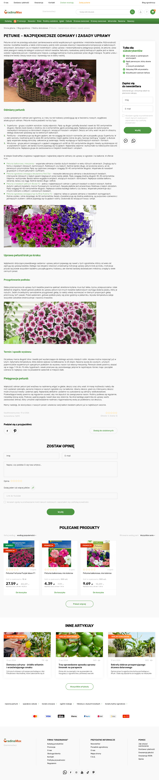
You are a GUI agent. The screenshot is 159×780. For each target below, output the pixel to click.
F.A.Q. (93, 757)
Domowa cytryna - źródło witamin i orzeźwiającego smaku (24, 666)
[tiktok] (87, 772)
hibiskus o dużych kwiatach (88, 704)
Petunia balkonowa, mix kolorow (58, 573)
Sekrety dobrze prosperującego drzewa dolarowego (128, 666)
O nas (6, 3)
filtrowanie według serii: (129, 535)
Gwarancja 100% (145, 756)
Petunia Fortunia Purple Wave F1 (20, 573)
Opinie (141, 759)
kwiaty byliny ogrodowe (115, 704)
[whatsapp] (133, 140)
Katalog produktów (55, 744)
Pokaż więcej (79, 604)
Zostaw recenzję (67, 3)
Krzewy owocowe (98, 21)
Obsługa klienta (53, 753)
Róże (39, 21)
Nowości (31, 21)
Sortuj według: (10, 535)
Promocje (21, 21)
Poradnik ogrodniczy (99, 747)
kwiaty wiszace (48, 704)
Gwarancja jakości (146, 752)
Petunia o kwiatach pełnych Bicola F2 (23, 184)
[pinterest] (15, 430)
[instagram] (76, 772)
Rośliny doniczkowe (16, 637)
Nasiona (121, 21)
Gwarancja (39, 3)
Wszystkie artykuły (79, 686)
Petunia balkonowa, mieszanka (20, 163)
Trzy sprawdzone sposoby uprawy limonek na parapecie (77, 666)
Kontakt (52, 3)
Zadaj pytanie (84, 3)
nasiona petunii (11, 704)
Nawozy (130, 21)
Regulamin (51, 763)
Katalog (8, 21)
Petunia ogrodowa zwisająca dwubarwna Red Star (29, 174)
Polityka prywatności (56, 760)
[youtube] (82, 772)
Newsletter (95, 744)
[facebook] (7, 430)
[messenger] (125, 140)
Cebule (69, 21)
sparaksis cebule (30, 704)
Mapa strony (96, 753)
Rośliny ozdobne (50, 21)
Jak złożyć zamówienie (143, 745)
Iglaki (61, 21)
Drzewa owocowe (81, 21)
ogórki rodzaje (66, 704)
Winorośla (112, 21)
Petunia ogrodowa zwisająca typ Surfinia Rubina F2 (29, 194)
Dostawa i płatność (21, 3)
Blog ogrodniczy (148, 3)
